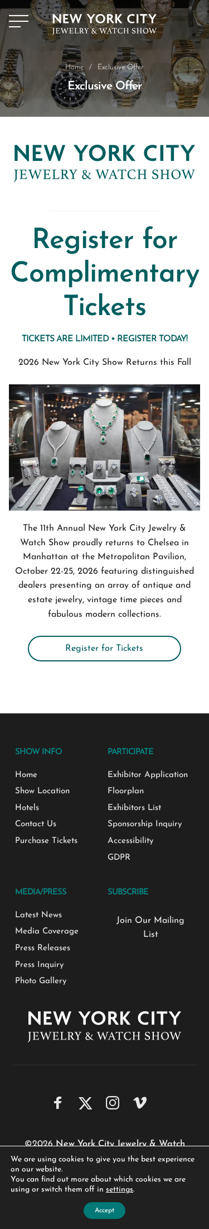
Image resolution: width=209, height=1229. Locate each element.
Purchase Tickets (46, 841)
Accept (104, 1210)
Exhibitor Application (148, 775)
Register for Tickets (104, 648)
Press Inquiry (39, 965)
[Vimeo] (140, 1102)
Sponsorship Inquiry (145, 824)
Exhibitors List (134, 808)
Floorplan (126, 791)
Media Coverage (47, 931)
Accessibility (130, 841)
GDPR (119, 858)
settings (119, 1189)
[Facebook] (58, 1102)
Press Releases (42, 948)
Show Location (42, 791)
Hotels (27, 808)
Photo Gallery (40, 981)
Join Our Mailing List (150, 928)
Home (74, 67)
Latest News (38, 915)
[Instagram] (112, 1102)
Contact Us (35, 824)
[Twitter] (85, 1102)
